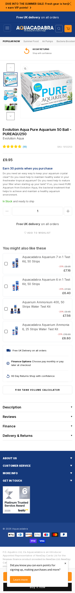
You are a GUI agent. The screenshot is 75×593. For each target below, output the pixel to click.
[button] (7, 28)
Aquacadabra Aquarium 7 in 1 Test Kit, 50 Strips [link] (46, 259)
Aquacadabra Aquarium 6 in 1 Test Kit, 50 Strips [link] (46, 282)
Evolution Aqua (13, 138)
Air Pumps (47, 41)
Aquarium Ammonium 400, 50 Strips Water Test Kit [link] (43, 304)
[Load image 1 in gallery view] (10, 79)
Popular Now (11, 41)
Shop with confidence (42, 53)
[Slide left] (11, 68)
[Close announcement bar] (69, 3)
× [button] (65, 563)
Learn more (20, 579)
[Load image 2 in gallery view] (10, 95)
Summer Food (31, 41)
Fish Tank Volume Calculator (37, 390)
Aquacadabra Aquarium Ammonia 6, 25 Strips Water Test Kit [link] (45, 327)
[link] (15, 264)
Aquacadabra (20, 528)
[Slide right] (11, 116)
